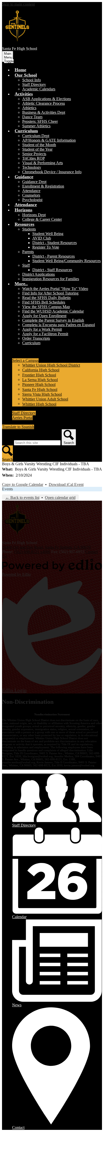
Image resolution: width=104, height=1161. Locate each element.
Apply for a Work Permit (42, 329)
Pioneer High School (39, 384)
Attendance (31, 191)
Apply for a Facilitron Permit (45, 334)
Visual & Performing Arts (42, 163)
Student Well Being (47, 233)
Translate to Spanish (18, 427)
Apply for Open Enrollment (44, 316)
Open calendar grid (60, 497)
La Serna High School (40, 380)
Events (7, 489)
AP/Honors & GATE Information (49, 140)
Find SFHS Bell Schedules (43, 302)
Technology (31, 167)
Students (29, 229)
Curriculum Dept (35, 136)
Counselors (31, 195)
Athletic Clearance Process (43, 103)
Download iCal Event (66, 484)
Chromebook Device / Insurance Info (52, 172)
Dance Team (32, 117)
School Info (31, 80)
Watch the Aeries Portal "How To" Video (55, 288)
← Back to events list (22, 497)
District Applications (38, 274)
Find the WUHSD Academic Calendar (53, 311)
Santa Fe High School (39, 389)
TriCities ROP (33, 158)
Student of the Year (37, 149)
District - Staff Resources (52, 270)
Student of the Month (39, 145)
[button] (25, 75)
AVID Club (41, 238)
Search (7, 442)
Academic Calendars (38, 89)
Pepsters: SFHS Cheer (40, 121)
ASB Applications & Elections (46, 99)
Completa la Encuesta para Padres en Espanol (58, 325)
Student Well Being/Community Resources (66, 261)
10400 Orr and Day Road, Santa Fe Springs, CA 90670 (46, 547)
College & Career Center (42, 219)
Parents (28, 252)
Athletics (29, 108)
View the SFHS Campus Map (46, 307)
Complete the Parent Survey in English (53, 320)
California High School (40, 370)
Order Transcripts (36, 338)
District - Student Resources (54, 243)
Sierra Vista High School (42, 394)
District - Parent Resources (53, 256)
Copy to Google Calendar (22, 484)
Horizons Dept (34, 215)
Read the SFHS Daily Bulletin (46, 298)
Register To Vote (45, 247)
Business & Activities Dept (43, 112)
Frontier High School (39, 375)
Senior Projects (34, 154)
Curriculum (31, 343)
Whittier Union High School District (51, 365)
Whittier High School (39, 404)
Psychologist (32, 200)
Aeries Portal (22, 418)
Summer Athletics (36, 126)
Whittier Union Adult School (45, 399)
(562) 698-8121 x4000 (32, 552)
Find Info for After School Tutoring (50, 293)
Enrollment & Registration (43, 186)
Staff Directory (34, 84)
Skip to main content (18, 4)
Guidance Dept (34, 182)
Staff (26, 265)
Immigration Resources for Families (50, 279)
